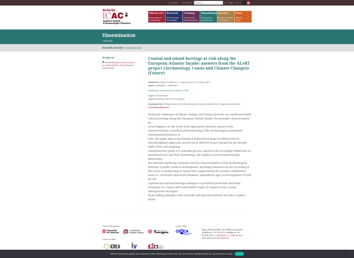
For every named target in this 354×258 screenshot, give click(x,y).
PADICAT (225, 238)
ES (225, 3)
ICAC (123, 17)
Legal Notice (221, 235)
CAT (237, 3)
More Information (159, 107)
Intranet (187, 3)
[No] (350, 253)
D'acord (239, 254)
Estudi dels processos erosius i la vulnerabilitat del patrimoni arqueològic (119, 65)
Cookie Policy (236, 235)
